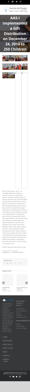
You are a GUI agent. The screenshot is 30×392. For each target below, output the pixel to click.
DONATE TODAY (6, 360)
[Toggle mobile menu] (27, 12)
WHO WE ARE (7, 341)
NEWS (5, 352)
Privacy (16, 373)
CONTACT (6, 355)
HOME (5, 337)
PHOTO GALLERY (19, 252)
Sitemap (20, 373)
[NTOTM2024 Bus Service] (7, 280)
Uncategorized (5, 252)
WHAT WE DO (7, 344)
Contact (25, 373)
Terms (12, 373)
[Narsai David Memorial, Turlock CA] (22, 280)
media (14, 252)
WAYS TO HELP (8, 348)
